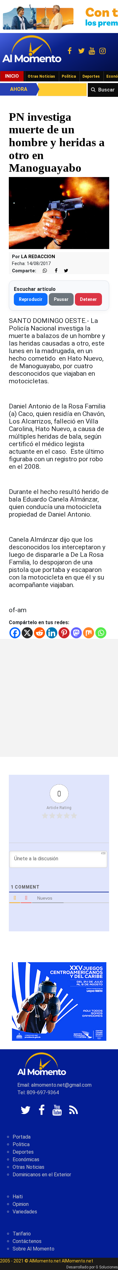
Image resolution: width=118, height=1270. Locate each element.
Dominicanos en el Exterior (42, 1175)
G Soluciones (107, 1267)
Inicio (12, 76)
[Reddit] (39, 632)
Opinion (21, 1204)
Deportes (91, 76)
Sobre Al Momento (33, 1249)
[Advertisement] (59, 698)
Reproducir (30, 299)
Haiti (18, 1197)
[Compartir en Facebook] (53, 271)
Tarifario (22, 1234)
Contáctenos (27, 1241)
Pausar (61, 299)
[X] (27, 632)
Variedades (25, 1212)
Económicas (26, 1159)
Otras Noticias (41, 76)
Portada (22, 1137)
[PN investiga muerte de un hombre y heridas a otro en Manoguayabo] (59, 213)
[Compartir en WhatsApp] (42, 271)
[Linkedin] (51, 632)
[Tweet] (63, 271)
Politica (21, 1144)
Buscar (106, 90)
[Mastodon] (76, 632)
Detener (88, 299)
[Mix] (88, 632)
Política (69, 76)
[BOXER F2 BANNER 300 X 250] (59, 1001)
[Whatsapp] (100, 632)
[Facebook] (14, 632)
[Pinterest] (64, 632)
